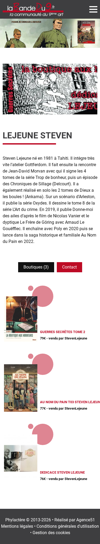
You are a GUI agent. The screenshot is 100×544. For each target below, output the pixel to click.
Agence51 (85, 519)
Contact (69, 267)
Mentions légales (17, 526)
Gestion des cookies (51, 532)
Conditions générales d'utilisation (68, 526)
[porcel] (50, 33)
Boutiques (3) (36, 267)
